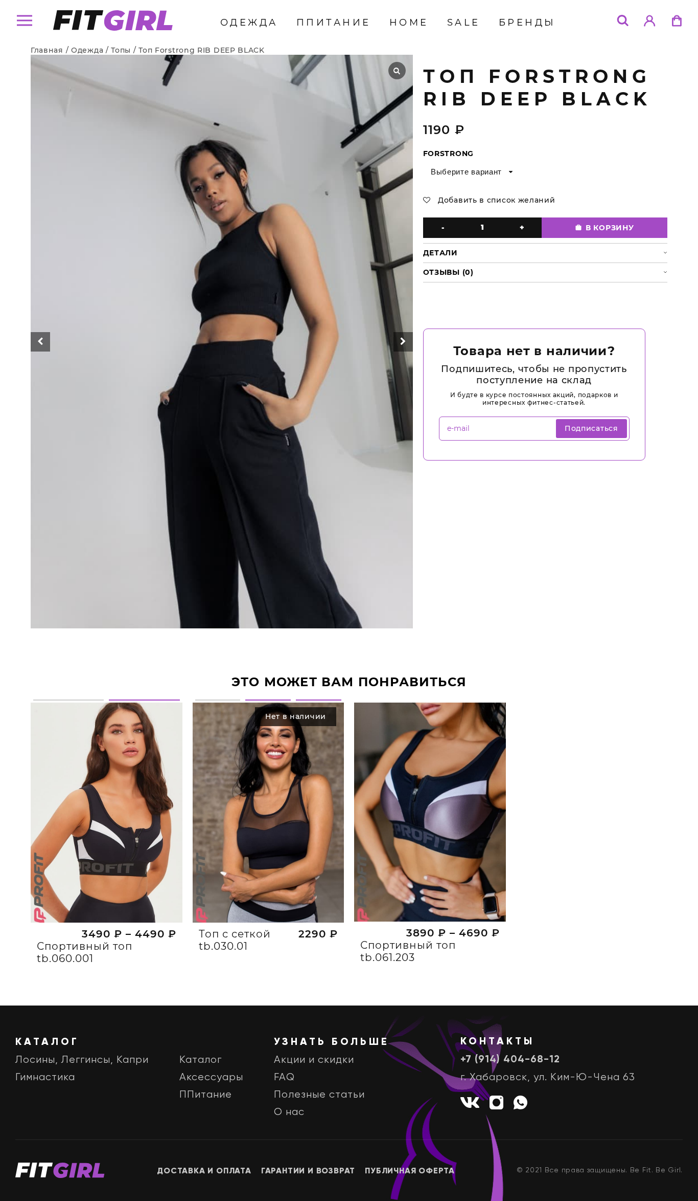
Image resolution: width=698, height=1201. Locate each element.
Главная (47, 50)
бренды (527, 22)
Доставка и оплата (204, 1171)
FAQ (284, 1077)
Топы (121, 50)
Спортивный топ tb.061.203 (408, 951)
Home (409, 22)
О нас (289, 1112)
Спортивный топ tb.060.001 (84, 952)
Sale (463, 22)
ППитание (333, 22)
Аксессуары (211, 1077)
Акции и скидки (314, 1060)
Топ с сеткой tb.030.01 (235, 940)
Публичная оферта (410, 1171)
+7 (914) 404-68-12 (510, 1060)
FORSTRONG (448, 153)
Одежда (249, 22)
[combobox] (471, 172)
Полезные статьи (319, 1094)
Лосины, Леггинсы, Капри (82, 1060)
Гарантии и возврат (308, 1171)
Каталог (200, 1060)
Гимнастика (45, 1077)
